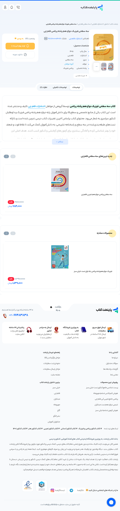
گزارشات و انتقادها (110, 369)
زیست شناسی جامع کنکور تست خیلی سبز (102, 387)
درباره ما (115, 358)
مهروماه (57, 405)
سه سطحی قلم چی (84, 24)
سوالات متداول (112, 363)
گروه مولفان (68, 64)
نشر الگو (56, 416)
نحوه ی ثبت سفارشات (51, 363)
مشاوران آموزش (54, 422)
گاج (58, 410)
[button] (13, 156)
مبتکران (57, 399)
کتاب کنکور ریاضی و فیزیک (89, 428)
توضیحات (76, 87)
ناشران (106, 24)
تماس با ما (114, 375)
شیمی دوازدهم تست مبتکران (106, 405)
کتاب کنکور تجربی (51, 428)
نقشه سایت (55, 375)
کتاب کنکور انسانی (68, 428)
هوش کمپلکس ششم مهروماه (105, 393)
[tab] (76, 87)
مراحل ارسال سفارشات (51, 369)
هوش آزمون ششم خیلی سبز (107, 410)
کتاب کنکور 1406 (19, 428)
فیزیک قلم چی (80, 76)
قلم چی (57, 393)
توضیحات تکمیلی (60, 87)
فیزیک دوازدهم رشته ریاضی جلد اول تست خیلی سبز (93, 271)
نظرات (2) (43, 87)
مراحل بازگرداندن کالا (52, 358)
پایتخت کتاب (114, 24)
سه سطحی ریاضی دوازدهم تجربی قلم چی (96, 194)
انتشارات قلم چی (97, 24)
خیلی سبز (56, 387)
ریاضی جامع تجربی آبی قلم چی (106, 399)
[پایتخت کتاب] (92, 7)
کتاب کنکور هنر (35, 428)
